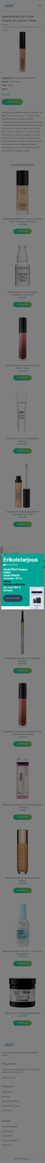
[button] (13, 598)
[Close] (2, 555)
